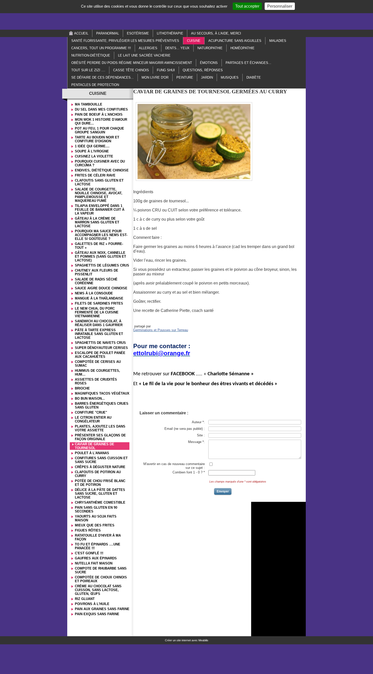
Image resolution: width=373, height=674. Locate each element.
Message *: (196, 442)
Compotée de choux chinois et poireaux (101, 579)
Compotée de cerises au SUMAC (98, 363)
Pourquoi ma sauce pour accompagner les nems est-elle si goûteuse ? (101, 235)
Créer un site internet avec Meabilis (186, 640)
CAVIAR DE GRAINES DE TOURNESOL (94, 446)
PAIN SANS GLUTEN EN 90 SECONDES (96, 509)
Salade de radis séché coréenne (96, 281)
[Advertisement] (186, 14)
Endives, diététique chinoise (102, 170)
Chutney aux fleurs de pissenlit (96, 272)
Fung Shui (166, 70)
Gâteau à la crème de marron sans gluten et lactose (97, 222)
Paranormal (107, 33)
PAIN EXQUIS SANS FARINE (97, 614)
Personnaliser (279, 6)
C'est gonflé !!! (89, 553)
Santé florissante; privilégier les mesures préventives (125, 41)
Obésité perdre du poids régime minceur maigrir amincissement (131, 63)
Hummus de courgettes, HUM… (97, 372)
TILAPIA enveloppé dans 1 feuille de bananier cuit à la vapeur (99, 209)
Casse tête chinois (131, 70)
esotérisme (138, 33)
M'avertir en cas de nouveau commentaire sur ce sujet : (174, 466)
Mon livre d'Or (155, 77)
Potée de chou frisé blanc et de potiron (100, 483)
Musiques (230, 77)
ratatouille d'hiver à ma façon (98, 537)
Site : (201, 435)
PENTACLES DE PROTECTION (95, 85)
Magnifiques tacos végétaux (102, 393)
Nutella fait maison (93, 563)
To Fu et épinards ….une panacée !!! (97, 546)
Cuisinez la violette (94, 156)
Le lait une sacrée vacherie (144, 55)
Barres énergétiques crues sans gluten (101, 405)
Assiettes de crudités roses (96, 381)
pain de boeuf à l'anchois (99, 114)
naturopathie (210, 48)
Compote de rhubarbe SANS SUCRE (101, 570)
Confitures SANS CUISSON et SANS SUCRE (101, 460)
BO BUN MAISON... (90, 398)
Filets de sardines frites (99, 303)
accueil (81, 33)
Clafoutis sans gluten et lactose (99, 182)
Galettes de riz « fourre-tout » (99, 246)
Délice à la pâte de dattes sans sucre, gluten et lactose (100, 493)
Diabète (253, 77)
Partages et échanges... (248, 63)
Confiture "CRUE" (91, 412)
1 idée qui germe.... (92, 146)
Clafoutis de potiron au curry (98, 474)
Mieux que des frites (94, 525)
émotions (209, 63)
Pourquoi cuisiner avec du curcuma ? (100, 163)
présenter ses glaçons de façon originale (100, 437)
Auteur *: (198, 422)
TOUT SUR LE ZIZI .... (88, 70)
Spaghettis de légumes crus (102, 265)
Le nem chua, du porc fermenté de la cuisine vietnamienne (96, 312)
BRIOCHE (82, 388)
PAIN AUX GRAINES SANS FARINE (102, 609)
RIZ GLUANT (85, 599)
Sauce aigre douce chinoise (101, 288)
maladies (277, 41)
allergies (148, 48)
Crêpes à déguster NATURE (100, 467)
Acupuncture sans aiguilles (234, 41)
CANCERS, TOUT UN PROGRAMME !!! (101, 48)
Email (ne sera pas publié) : (184, 429)
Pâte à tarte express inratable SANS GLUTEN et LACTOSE (99, 334)
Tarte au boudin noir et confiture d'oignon (97, 139)
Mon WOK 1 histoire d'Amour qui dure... (101, 121)
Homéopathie (242, 48)
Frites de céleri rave (95, 175)
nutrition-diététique (90, 55)
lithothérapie (170, 33)
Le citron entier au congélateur (93, 419)
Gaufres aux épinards (96, 558)
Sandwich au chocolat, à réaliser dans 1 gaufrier (99, 323)
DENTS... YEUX (177, 48)
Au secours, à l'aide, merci (216, 33)
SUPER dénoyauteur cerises (101, 348)
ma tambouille (88, 104)
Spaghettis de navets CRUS (100, 343)
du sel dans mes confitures (101, 109)
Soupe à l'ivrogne (92, 151)
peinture (184, 77)
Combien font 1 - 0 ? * (189, 472)
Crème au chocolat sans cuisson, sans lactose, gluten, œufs (98, 590)
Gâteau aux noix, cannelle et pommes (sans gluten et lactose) (100, 256)
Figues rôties (88, 530)
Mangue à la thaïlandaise (99, 298)
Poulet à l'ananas (92, 453)
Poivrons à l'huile (92, 604)
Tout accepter (247, 6)
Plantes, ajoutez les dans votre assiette (100, 428)
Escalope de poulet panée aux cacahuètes (100, 355)
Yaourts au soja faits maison (95, 518)
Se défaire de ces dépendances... (102, 77)
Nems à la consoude (94, 293)
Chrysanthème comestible (100, 502)
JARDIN (207, 77)
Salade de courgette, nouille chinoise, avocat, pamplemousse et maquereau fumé (98, 195)
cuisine (193, 41)
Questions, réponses (203, 70)
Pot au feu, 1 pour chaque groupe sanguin (99, 130)
